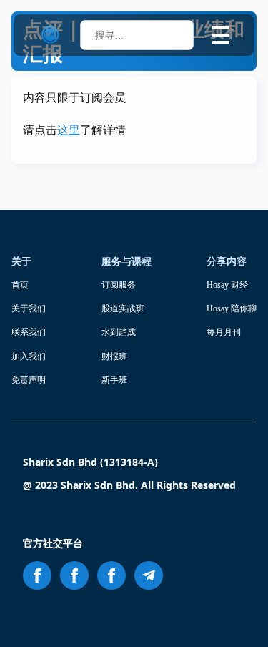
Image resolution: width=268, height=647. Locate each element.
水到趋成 (118, 332)
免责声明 (28, 380)
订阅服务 (118, 285)
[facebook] (37, 575)
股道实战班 (122, 308)
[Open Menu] (220, 35)
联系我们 (28, 332)
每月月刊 (224, 332)
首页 (20, 285)
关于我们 (28, 308)
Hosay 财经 (227, 285)
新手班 (114, 380)
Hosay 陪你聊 (232, 308)
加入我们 (28, 356)
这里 (68, 130)
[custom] (148, 575)
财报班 (114, 356)
